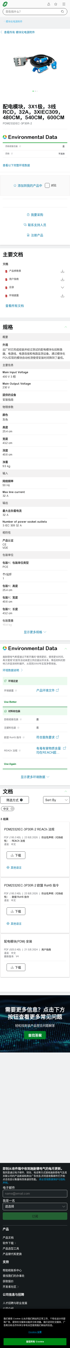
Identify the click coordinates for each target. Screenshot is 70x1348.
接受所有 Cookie (35, 1341)
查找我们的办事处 (13, 1275)
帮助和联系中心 (12, 1270)
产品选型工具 (11, 1248)
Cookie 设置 (35, 1332)
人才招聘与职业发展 (15, 1303)
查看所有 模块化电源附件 (19, 32)
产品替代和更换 (12, 1254)
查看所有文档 (14, 306)
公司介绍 (8, 1308)
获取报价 (8, 1281)
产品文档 (8, 1237)
